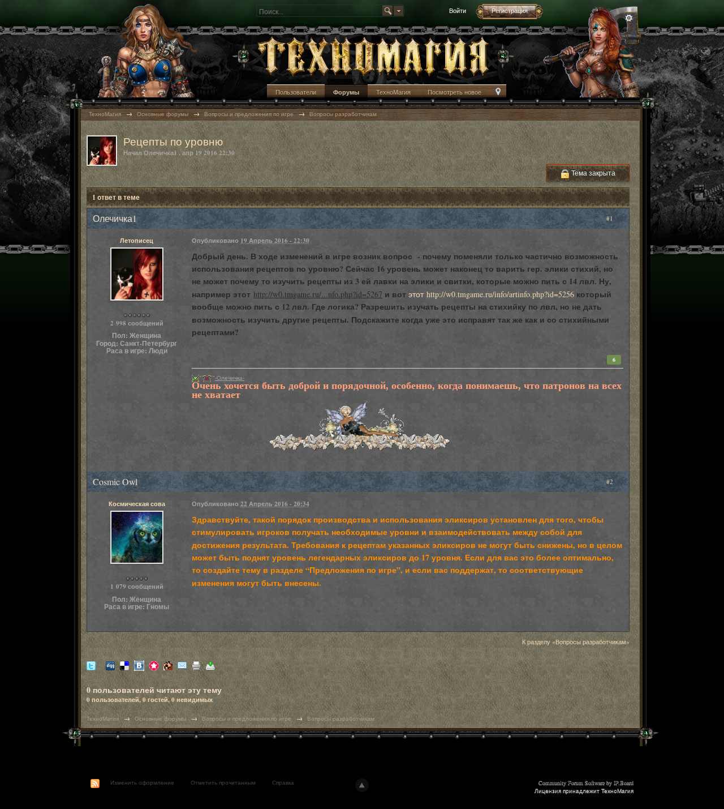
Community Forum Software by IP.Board (586, 782)
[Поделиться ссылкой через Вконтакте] (139, 665)
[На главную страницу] (373, 55)
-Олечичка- (229, 378)
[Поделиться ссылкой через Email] (182, 665)
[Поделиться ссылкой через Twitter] (91, 665)
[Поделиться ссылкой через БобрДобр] (168, 665)
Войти (457, 10)
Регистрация (510, 10)
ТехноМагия (393, 92)
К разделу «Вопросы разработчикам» (576, 641)
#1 (610, 218)
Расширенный (629, 18)
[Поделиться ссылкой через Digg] (110, 665)
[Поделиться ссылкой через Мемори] (153, 665)
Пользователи (295, 92)
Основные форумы (160, 718)
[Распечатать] (196, 665)
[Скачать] (210, 665)
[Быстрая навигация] (498, 92)
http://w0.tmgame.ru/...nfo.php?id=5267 (317, 294)
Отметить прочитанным (223, 782)
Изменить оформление (142, 782)
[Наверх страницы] (362, 785)
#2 (610, 481)
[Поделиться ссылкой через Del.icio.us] (124, 665)
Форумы (346, 92)
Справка (283, 782)
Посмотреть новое (454, 92)
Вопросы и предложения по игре (246, 718)
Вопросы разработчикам (340, 718)
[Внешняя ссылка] (195, 378)
